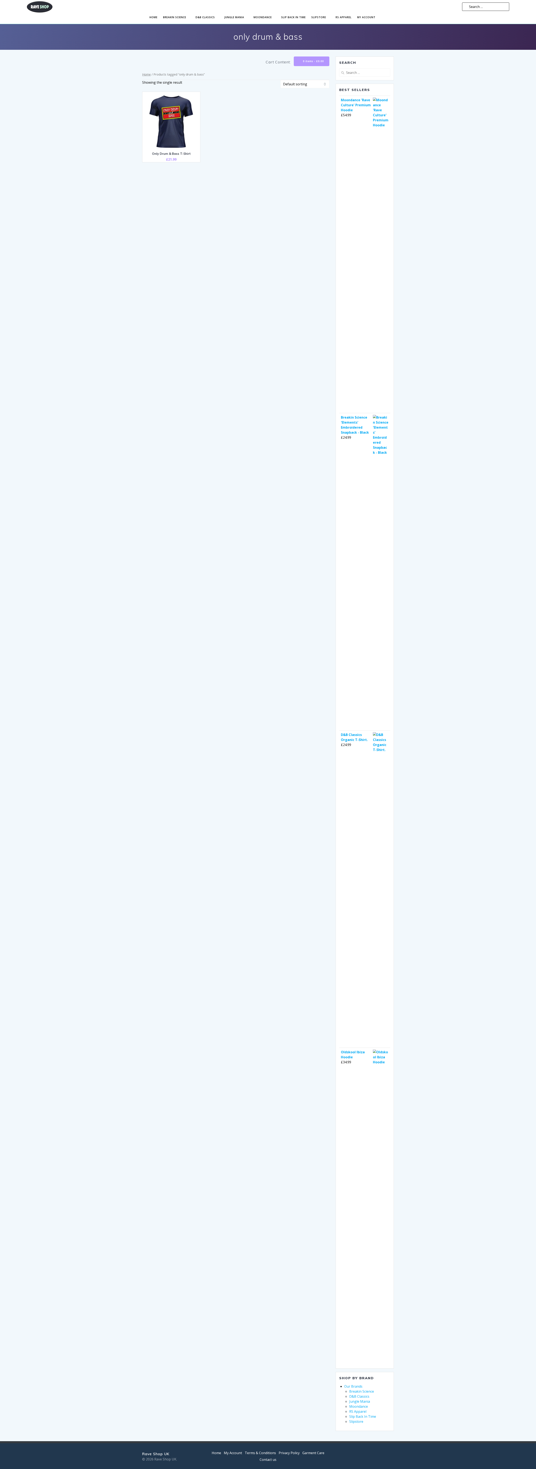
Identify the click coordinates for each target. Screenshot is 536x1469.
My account (366, 17)
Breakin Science (174, 17)
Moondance (263, 17)
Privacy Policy (289, 1453)
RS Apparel (344, 17)
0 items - (313, 61)
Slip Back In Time (293, 17)
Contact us (268, 1459)
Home (153, 17)
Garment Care (313, 1453)
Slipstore (318, 17)
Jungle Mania (234, 17)
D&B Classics (205, 17)
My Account (233, 1453)
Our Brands (353, 1386)
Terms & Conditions (260, 1453)
